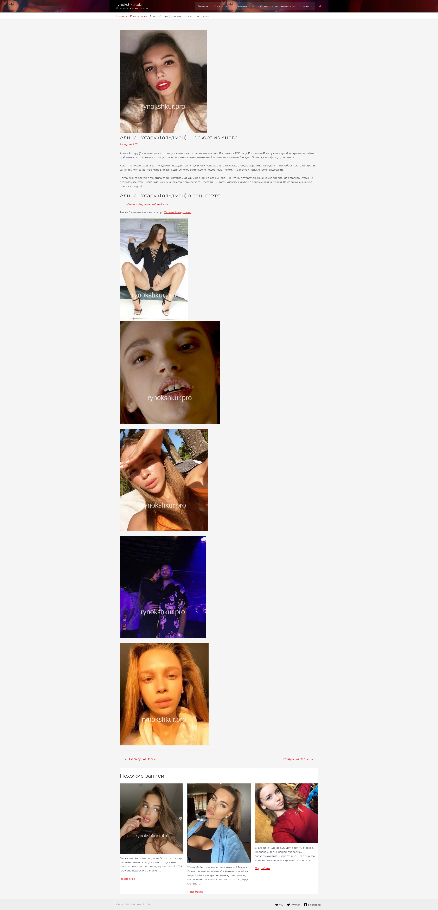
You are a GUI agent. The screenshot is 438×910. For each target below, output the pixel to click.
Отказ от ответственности (277, 6)
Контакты (306, 6)
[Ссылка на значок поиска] (320, 6)
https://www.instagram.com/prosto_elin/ (145, 204)
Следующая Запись (298, 759)
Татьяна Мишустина (177, 212)
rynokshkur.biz (129, 5)
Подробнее (127, 878)
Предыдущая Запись (140, 759)
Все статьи (221, 6)
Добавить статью (244, 6)
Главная (203, 6)
